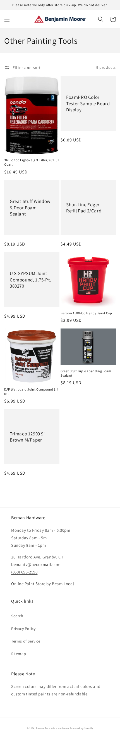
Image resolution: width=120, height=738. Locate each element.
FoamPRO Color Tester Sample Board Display (88, 103)
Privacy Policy (23, 628)
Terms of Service (25, 641)
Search (17, 615)
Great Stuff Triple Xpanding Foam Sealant (86, 373)
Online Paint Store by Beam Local (42, 583)
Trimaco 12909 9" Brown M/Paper (28, 437)
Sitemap (18, 653)
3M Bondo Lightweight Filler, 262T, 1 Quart (31, 162)
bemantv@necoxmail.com (36, 564)
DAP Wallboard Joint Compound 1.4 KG (31, 391)
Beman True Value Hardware (52, 728)
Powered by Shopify (81, 728)
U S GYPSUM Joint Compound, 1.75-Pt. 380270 (30, 279)
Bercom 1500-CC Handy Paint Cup (86, 313)
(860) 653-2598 (24, 572)
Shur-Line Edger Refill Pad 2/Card (83, 208)
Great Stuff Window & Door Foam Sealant (30, 207)
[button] (7, 19)
